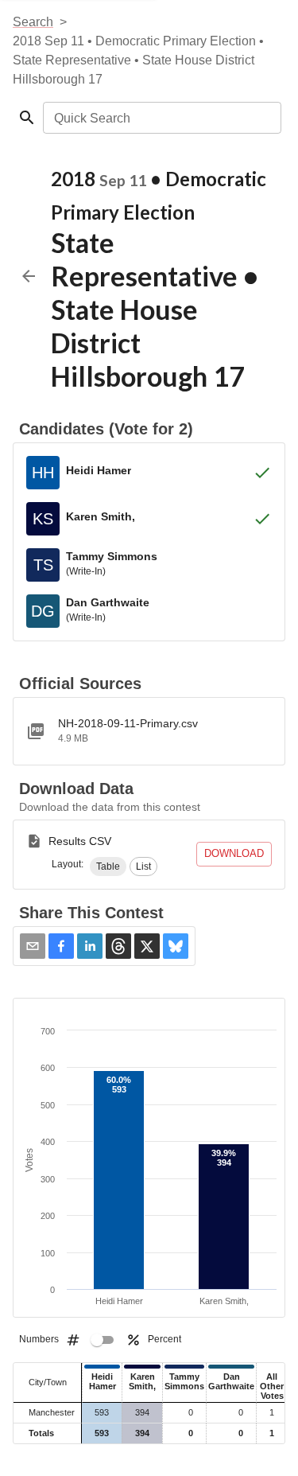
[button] (108, 866)
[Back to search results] (29, 276)
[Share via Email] (32, 946)
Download (234, 853)
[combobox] (161, 118)
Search (33, 22)
